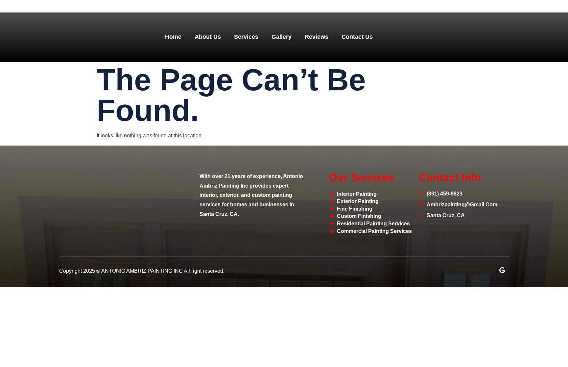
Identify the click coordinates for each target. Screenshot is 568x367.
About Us (208, 37)
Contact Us (357, 37)
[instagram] (502, 270)
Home (173, 37)
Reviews (316, 37)
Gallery (282, 37)
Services (246, 37)
